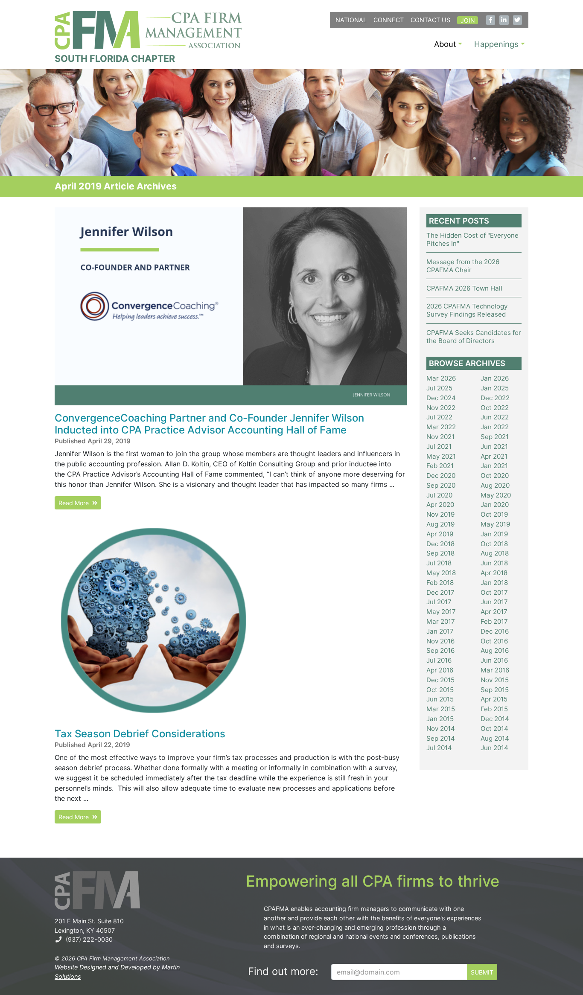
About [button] (445, 44)
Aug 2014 (495, 738)
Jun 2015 (440, 699)
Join (468, 20)
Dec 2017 (440, 592)
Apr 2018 (494, 573)
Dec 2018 (440, 544)
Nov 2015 (495, 680)
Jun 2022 (495, 417)
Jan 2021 (494, 466)
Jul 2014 (439, 748)
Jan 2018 (494, 583)
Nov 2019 (440, 514)
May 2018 (441, 573)
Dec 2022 (495, 398)
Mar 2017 (440, 621)
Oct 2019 (494, 514)
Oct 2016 (494, 641)
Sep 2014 (440, 738)
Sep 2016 (440, 650)
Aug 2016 (495, 650)
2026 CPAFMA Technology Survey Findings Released (466, 310)
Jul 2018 (439, 563)
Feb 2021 (440, 466)
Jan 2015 (440, 719)
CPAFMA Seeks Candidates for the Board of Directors (473, 337)
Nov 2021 (440, 437)
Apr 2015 (494, 699)
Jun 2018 (494, 563)
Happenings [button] (496, 44)
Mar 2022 (441, 427)
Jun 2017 (494, 602)
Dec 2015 (440, 680)
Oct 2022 (495, 408)
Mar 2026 (441, 378)
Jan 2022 (495, 427)
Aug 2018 (495, 553)
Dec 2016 (495, 631)
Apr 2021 (494, 456)
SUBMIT (482, 972)
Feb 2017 (494, 621)
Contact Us (430, 19)
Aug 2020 (495, 485)
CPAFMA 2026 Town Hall (464, 288)
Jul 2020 (439, 495)
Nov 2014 (440, 728)
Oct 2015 (440, 690)
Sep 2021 (495, 437)
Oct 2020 (495, 475)
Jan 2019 (494, 534)
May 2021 (441, 456)
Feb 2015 (494, 709)
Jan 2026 (495, 378)
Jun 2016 (494, 660)
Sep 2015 (495, 690)
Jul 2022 (439, 417)
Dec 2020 (440, 475)
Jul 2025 (439, 388)
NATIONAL (351, 19)
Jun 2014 (494, 748)
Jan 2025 (495, 388)
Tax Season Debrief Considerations (140, 733)
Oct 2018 (494, 544)
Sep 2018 (440, 553)
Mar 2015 (440, 709)
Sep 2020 (440, 485)
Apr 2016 (439, 670)
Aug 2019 (440, 524)
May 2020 (496, 495)
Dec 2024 (441, 398)
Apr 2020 (440, 504)
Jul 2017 (439, 602)
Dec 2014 (495, 719)
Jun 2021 (494, 446)
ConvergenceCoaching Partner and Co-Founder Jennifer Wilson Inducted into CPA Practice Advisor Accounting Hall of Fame (209, 424)
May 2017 (441, 612)
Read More (75, 502)
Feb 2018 (440, 583)
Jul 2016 (439, 660)
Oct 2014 (494, 728)
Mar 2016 (495, 670)
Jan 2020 (495, 504)
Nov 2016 (440, 641)
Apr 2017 (494, 612)
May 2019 (495, 524)
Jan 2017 (440, 631)
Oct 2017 (494, 592)
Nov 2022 (440, 408)
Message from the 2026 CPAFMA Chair (462, 266)
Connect (388, 19)
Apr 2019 (439, 534)
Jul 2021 (439, 446)
